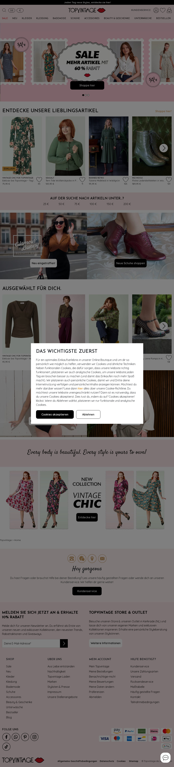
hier (80, 388)
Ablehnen (88, 414)
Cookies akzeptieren (54, 414)
